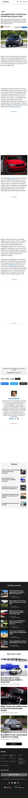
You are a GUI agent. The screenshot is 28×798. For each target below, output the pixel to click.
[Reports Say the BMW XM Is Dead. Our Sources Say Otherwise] (4, 621)
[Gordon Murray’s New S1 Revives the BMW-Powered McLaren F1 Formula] (23, 494)
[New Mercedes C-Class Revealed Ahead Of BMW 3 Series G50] (23, 477)
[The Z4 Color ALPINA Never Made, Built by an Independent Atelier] (4, 631)
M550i (2, 378)
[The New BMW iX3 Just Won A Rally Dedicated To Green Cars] (4, 641)
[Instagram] (15, 419)
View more (13, 744)
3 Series (3, 11)
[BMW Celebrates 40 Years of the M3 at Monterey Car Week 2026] (4, 600)
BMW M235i (13, 265)
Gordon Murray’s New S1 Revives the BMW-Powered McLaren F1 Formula (10, 496)
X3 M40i (7, 378)
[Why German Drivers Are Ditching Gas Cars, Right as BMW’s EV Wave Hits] (4, 590)
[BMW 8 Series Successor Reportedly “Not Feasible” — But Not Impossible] (4, 611)
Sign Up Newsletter (21, 759)
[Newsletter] (20, 1)
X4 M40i (12, 378)
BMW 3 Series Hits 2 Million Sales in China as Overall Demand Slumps (14, 708)
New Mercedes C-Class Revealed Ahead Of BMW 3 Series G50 (9, 479)
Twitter (14, 383)
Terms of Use (13, 758)
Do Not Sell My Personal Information (22, 762)
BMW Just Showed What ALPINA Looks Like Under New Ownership (10, 471)
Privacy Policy (13, 761)
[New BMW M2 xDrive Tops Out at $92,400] (23, 502)
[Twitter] (13, 419)
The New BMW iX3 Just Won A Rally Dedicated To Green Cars (18, 641)
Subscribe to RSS (4, 761)
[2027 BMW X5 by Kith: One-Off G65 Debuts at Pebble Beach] (23, 485)
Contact (20, 755)
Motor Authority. (16, 106)
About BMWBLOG (5, 755)
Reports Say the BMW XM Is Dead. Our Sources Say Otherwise (17, 622)
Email (24, 383)
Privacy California (4, 765)
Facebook (5, 383)
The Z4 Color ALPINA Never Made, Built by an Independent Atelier (17, 632)
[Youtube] (15, 783)
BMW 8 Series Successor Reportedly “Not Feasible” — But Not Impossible (17, 612)
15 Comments (24, 27)
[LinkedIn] (18, 419)
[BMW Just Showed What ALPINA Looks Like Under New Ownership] (23, 469)
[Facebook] (10, 419)
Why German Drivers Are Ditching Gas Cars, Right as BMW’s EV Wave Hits (16, 592)
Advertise (3, 758)
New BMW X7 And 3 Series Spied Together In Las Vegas (14, 736)
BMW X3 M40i (11, 178)
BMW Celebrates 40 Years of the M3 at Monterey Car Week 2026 (17, 602)
